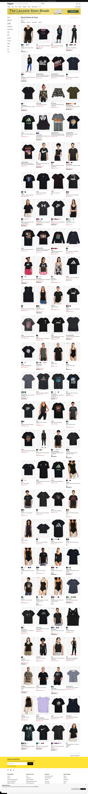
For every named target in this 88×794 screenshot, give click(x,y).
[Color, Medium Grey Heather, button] (57, 539)
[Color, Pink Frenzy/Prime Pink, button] (38, 362)
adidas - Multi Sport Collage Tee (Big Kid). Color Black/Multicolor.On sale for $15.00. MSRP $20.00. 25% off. (28, 241)
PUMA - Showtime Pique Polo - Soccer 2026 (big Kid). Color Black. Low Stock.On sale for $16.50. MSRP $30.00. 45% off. (73, 300)
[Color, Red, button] (68, 192)
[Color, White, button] (25, 45)
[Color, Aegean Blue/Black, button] (53, 627)
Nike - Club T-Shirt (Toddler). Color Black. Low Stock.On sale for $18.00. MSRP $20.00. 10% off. (28, 474)
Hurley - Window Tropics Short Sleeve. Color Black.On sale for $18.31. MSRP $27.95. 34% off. (28, 591)
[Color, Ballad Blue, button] (53, 450)
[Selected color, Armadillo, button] (67, 104)
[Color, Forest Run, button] (70, 219)
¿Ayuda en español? (29, 779)
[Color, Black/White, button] (25, 392)
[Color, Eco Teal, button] (23, 45)
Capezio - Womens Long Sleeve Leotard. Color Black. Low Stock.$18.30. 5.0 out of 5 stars (58, 561)
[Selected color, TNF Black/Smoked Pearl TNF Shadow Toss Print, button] (37, 133)
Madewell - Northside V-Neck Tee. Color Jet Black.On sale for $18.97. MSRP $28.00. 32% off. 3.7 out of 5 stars (28, 651)
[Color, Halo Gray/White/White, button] (42, 362)
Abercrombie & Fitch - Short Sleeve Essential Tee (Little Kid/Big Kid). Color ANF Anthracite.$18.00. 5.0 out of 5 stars (58, 443)
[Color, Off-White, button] (53, 276)
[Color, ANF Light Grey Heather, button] (55, 450)
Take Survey (47, 781)
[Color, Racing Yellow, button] (73, 104)
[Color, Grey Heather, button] (70, 162)
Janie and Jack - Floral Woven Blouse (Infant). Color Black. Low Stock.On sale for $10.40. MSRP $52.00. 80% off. (43, 97)
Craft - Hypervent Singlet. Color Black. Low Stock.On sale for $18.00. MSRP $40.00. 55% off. (28, 532)
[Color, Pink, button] (68, 480)
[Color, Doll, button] (28, 219)
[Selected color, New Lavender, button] (37, 716)
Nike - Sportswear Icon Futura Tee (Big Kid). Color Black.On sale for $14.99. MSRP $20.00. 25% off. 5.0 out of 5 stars (58, 212)
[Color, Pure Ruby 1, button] (57, 248)
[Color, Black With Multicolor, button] (55, 248)
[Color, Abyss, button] (38, 567)
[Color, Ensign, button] (40, 450)
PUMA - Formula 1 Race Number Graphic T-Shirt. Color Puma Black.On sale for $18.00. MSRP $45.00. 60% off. (73, 503)
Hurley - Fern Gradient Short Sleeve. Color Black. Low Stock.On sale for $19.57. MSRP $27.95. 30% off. (43, 680)
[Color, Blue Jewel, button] (70, 306)
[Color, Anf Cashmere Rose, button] (38, 716)
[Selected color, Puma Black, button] (67, 510)
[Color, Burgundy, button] (28, 567)
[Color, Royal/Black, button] (42, 219)
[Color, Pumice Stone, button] (58, 450)
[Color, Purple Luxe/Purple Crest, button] (58, 392)
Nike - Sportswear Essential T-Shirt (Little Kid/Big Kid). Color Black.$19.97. (73, 737)
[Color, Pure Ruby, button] (53, 248)
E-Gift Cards (47, 782)
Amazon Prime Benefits (11, 781)
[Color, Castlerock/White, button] (73, 597)
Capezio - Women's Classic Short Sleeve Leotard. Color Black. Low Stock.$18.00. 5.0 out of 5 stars (73, 474)
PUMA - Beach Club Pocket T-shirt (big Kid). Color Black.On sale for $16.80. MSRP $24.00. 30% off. (43, 328)
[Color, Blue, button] (68, 421)
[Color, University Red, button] (75, 45)
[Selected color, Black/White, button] (22, 104)
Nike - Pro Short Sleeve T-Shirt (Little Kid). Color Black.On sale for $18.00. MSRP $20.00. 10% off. (43, 503)
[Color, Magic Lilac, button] (25, 362)
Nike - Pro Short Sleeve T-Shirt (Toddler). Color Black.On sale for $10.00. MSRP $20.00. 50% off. (73, 68)
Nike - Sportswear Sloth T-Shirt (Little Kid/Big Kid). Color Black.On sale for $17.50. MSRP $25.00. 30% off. (73, 385)
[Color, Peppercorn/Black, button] (58, 627)
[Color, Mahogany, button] (68, 162)
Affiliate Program (48, 777)
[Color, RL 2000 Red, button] (68, 104)
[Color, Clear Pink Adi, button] (60, 539)
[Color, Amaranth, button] (27, 45)
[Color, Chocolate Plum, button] (38, 306)
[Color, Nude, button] (55, 567)
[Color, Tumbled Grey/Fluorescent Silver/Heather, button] (43, 743)
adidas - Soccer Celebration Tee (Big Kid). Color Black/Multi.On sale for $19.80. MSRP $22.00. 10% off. (58, 708)
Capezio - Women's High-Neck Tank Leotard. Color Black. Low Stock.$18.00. (73, 532)
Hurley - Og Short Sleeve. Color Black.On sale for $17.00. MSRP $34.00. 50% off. (58, 356)
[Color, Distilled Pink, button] (23, 362)
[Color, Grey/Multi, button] (53, 539)
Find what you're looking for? (75, 755)
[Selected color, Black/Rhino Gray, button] (52, 687)
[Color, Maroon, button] (53, 567)
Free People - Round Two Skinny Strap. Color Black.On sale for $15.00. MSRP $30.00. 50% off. (73, 212)
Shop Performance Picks (51, 0)
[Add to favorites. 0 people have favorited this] (34, 25)
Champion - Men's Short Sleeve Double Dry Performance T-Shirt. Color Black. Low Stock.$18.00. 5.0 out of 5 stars (73, 443)
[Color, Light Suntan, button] (55, 597)
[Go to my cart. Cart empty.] (80, 4)
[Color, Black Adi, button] (58, 539)
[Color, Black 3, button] (70, 45)
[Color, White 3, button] (68, 45)
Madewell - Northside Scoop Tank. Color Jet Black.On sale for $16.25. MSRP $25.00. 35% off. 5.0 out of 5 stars (43, 300)
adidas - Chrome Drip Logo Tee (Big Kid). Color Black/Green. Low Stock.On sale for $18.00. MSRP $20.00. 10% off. (58, 474)
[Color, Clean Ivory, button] (72, 219)
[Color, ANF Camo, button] (57, 450)
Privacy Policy (36, 786)
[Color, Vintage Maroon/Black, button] (57, 627)
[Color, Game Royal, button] (23, 421)
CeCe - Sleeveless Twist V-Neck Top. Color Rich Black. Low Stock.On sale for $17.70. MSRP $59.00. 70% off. (43, 414)
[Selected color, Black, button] (22, 45)
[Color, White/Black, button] (23, 306)
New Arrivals (66, 779)
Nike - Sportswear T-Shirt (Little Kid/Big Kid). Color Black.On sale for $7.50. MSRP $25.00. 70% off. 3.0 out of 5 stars (43, 38)
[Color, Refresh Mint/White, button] (43, 362)
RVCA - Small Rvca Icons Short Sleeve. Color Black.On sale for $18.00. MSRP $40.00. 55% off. (28, 503)
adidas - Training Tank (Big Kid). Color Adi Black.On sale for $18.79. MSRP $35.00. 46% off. (73, 621)
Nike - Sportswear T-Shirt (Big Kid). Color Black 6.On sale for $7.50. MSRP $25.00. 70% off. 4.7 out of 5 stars (73, 38)
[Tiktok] (11, 770)
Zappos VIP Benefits (11, 782)
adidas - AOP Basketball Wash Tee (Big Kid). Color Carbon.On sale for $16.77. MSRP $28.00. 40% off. (28, 328)
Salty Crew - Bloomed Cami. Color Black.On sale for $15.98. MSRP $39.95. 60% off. (58, 270)
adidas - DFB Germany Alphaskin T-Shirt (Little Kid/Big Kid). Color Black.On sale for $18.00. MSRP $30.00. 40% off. (43, 474)
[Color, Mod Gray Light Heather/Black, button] (40, 219)
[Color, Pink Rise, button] (60, 743)
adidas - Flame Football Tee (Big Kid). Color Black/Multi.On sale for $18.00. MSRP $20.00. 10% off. (58, 503)
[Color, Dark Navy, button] (72, 162)
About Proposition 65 (30, 782)
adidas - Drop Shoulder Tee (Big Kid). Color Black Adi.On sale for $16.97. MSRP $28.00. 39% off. (28, 356)
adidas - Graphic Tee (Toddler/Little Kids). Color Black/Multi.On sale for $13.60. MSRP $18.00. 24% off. (28, 184)
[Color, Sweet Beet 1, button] (53, 162)
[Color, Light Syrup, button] (42, 450)
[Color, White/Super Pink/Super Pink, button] (38, 276)
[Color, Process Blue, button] (28, 45)
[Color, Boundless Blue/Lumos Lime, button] (53, 687)
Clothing (28, 22)
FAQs (27, 776)
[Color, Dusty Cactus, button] (38, 743)
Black (40, 22)
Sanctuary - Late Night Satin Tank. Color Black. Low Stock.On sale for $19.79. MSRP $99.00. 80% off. (28, 708)
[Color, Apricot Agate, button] (60, 219)
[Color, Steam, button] (23, 219)
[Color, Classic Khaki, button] (72, 104)
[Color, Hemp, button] (25, 480)
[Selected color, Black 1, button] (52, 162)
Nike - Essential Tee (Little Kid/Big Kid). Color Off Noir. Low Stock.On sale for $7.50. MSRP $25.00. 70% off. (58, 38)
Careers (8, 777)
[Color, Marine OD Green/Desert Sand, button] (70, 567)
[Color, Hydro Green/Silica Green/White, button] (55, 392)
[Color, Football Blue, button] (58, 743)
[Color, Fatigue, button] (23, 510)
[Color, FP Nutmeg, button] (68, 219)
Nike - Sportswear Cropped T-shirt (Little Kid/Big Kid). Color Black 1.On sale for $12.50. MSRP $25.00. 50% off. (58, 156)
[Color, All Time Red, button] (68, 306)
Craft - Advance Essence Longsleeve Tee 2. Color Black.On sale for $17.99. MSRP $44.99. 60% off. (43, 443)
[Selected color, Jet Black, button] (37, 306)
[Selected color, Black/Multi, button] (22, 192)
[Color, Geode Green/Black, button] (68, 597)
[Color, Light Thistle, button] (25, 276)
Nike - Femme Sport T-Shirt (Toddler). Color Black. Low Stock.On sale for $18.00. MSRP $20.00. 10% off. (43, 532)
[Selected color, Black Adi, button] (52, 248)
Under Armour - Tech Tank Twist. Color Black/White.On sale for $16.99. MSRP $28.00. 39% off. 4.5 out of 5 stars (43, 356)
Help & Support (78, 6)
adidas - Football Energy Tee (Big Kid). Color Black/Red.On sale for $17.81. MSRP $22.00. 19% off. (58, 414)
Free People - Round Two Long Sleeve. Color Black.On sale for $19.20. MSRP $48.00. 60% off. (43, 651)
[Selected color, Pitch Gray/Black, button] (22, 392)
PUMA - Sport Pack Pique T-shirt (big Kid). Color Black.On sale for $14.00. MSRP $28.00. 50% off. (73, 184)
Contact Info (28, 777)
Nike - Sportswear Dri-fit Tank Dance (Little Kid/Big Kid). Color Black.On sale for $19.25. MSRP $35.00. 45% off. (58, 651)
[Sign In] (77, 4)
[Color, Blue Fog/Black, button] (55, 627)
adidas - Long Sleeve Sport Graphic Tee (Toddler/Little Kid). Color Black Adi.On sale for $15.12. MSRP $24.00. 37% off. (58, 241)
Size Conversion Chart (49, 776)
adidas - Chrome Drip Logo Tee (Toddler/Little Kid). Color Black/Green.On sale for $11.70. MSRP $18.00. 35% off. (28, 126)
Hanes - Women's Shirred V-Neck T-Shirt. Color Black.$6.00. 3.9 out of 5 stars (28, 38)
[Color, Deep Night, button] (57, 219)
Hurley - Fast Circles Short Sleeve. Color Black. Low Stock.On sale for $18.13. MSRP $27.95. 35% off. (43, 561)
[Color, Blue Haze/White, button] (23, 104)
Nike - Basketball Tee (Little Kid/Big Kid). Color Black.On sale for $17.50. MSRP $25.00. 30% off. (28, 414)
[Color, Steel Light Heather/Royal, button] (68, 567)
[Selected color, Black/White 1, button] (22, 743)
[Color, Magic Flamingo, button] (25, 219)
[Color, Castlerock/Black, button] (25, 743)
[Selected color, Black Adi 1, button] (52, 539)
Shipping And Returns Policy (31, 781)
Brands (65, 776)
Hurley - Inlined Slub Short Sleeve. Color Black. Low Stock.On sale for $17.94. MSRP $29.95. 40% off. (73, 414)
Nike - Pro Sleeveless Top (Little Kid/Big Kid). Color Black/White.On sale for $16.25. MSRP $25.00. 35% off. (28, 300)
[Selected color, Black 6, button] (67, 45)
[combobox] (27, 4)
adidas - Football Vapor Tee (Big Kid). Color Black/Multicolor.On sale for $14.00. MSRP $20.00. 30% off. (43, 184)
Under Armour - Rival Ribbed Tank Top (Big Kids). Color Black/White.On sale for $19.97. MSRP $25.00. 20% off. (73, 708)
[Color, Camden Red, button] (70, 104)
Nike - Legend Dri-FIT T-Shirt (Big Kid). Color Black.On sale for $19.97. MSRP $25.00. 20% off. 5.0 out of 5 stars (43, 737)
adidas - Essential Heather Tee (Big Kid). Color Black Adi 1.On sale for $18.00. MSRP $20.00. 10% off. (58, 532)
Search (42, 3)
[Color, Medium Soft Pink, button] (27, 219)
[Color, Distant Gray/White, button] (27, 743)
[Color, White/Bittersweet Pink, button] (57, 392)
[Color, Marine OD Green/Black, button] (72, 597)
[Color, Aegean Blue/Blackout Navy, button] (40, 362)
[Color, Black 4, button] (72, 45)
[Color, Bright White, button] (60, 450)
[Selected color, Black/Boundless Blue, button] (52, 392)
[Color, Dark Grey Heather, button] (73, 45)
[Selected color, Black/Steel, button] (67, 567)
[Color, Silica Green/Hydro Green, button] (23, 627)
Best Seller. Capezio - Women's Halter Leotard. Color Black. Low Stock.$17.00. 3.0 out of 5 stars (73, 356)
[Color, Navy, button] (68, 450)
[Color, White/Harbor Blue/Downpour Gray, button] (53, 392)
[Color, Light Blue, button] (23, 567)
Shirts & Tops (34, 22)
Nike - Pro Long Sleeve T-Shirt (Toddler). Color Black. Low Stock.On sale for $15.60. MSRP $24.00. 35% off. (73, 241)
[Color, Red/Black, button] (38, 219)
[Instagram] (8, 770)
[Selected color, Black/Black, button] (52, 627)
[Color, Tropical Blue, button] (73, 219)
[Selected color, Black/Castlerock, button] (22, 627)
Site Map (46, 779)
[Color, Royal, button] (70, 480)
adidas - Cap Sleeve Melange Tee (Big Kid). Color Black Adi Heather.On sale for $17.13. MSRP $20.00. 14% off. (43, 385)
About (8, 776)
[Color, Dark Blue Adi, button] (25, 192)
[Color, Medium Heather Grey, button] (55, 539)
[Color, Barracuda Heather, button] (23, 597)
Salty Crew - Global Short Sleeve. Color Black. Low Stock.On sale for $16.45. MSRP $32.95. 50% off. (58, 300)
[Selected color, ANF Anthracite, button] (52, 450)
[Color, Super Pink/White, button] (45, 362)
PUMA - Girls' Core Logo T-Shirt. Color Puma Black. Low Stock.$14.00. (58, 184)
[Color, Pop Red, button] (68, 510)
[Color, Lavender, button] (25, 567)
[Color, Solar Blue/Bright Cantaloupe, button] (38, 133)
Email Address (11, 763)
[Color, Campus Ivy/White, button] (23, 392)
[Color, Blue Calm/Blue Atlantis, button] (40, 276)
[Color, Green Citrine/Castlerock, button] (70, 597)
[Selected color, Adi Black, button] (67, 627)
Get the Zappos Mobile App (12, 779)
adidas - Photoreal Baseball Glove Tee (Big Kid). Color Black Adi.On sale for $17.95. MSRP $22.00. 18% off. (28, 443)
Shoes (65, 782)
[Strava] (14, 770)
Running (65, 781)
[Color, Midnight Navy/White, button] (75, 597)
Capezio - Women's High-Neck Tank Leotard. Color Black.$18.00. (28, 561)
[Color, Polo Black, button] (75, 104)
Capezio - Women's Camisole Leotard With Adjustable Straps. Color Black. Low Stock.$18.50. (58, 591)
